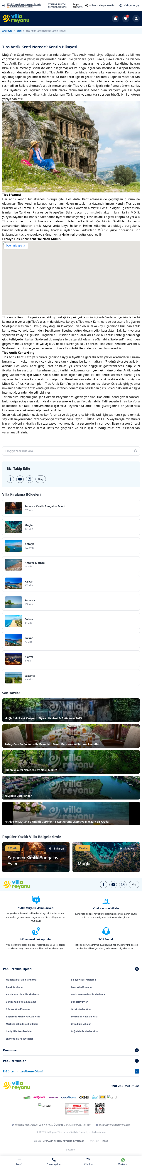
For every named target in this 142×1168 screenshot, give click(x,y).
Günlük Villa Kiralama (18, 1009)
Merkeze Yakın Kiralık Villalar (22, 1024)
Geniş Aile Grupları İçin (19, 1031)
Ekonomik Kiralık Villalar (19, 1038)
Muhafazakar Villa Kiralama (21, 979)
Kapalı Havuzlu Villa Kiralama (22, 994)
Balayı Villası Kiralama (83, 979)
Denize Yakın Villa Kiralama (21, 1001)
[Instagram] (29, 479)
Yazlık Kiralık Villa (81, 1009)
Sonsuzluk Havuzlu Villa (84, 1016)
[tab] (71, 969)
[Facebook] (10, 479)
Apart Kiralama (14, 987)
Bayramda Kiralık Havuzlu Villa (23, 1016)
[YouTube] (20, 479)
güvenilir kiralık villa (26, 423)
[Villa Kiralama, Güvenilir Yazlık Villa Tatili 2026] (21, 884)
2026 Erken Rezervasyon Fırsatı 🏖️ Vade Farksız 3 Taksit (24, 5)
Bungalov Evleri (79, 1001)
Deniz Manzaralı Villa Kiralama (88, 994)
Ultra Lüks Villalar (81, 1024)
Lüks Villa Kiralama (81, 987)
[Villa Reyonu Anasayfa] (18, 18)
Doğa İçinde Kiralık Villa (84, 1031)
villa (92, 415)
